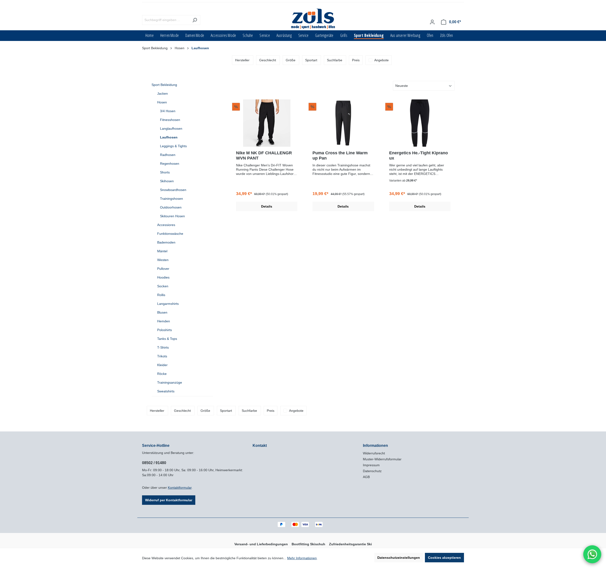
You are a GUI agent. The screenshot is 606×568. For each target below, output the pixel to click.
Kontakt (260, 446)
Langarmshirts (168, 304)
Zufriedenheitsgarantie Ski (350, 544)
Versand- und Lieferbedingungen (261, 544)
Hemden (163, 321)
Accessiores (166, 225)
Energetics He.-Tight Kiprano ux (418, 155)
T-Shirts (163, 347)
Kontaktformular (180, 487)
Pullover (163, 269)
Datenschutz (372, 471)
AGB (366, 477)
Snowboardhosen (173, 190)
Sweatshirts (165, 391)
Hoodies (163, 277)
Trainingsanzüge (169, 382)
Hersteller (242, 60)
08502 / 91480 (154, 463)
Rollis (161, 295)
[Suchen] (194, 20)
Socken (162, 286)
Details (266, 206)
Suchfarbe (334, 60)
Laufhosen (169, 137)
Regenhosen (169, 163)
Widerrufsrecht (374, 453)
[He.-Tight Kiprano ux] (419, 123)
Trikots (162, 356)
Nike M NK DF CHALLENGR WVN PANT (264, 155)
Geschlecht (267, 60)
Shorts (165, 172)
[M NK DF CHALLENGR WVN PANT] (266, 123)
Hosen (162, 102)
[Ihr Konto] (432, 22)
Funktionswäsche (170, 233)
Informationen (375, 446)
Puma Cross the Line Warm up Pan (340, 155)
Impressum (371, 465)
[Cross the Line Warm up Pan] (343, 123)
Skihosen (167, 181)
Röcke (162, 374)
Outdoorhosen (171, 207)
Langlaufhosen (171, 128)
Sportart (311, 60)
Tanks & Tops (167, 339)
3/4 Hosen (167, 111)
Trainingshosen (171, 198)
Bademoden (166, 242)
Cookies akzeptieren (444, 557)
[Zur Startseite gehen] (313, 19)
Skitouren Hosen (172, 216)
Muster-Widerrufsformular (382, 459)
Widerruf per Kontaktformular (168, 500)
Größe (290, 60)
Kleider (162, 365)
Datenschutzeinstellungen (398, 557)
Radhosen (167, 155)
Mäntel (162, 251)
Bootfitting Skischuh (308, 544)
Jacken (162, 93)
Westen (163, 260)
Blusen (162, 312)
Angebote (381, 60)
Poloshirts (164, 330)
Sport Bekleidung (164, 85)
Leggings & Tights (173, 146)
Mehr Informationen (302, 558)
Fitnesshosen (170, 120)
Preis (356, 60)
